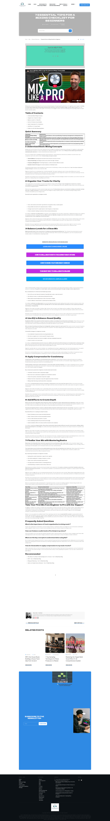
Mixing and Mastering (63, 24)
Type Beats (41, 800)
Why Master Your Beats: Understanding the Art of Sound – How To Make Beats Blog (45, 556)
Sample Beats (56, 654)
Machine (40, 789)
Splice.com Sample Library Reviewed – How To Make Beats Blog (41, 563)
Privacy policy (22, 784)
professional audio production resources (39, 343)
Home (20, 779)
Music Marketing (42, 791)
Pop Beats (41, 793)
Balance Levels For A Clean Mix (34, 120)
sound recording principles (36, 425)
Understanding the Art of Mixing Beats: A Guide (64, 790)
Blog (20, 780)
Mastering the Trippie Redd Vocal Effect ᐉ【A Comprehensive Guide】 (74, 659)
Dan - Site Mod (39, 613)
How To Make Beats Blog (38, 516)
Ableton (40, 779)
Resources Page (22, 782)
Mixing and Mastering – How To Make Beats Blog (38, 561)
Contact (21, 783)
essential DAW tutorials (66, 514)
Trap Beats (41, 798)
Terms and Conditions (23, 786)
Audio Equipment (42, 780)
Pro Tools (75, 654)
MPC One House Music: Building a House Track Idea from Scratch (32, 659)
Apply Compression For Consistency (35, 124)
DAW (40, 783)
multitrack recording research (37, 213)
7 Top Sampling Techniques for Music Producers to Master (52, 659)
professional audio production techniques (40, 383)
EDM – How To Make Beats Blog (34, 558)
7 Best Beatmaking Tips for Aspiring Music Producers (63, 796)
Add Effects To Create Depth (34, 126)
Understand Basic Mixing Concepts (35, 115)
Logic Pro (40, 787)
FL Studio (40, 786)
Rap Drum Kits (41, 796)
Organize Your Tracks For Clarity (34, 118)
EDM (34, 654)
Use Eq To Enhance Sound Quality (35, 122)
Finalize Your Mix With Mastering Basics (36, 128)
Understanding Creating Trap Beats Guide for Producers (64, 793)
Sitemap (20, 787)
